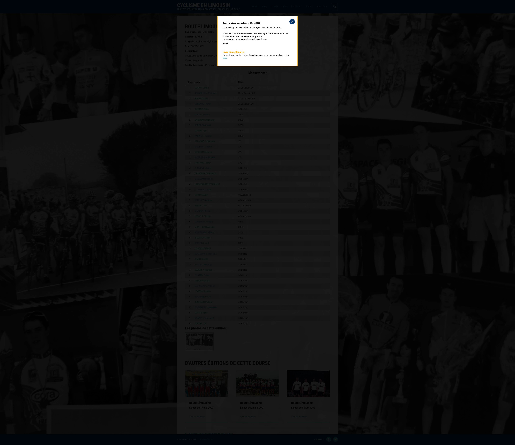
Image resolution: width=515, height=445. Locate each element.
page (225, 58)
